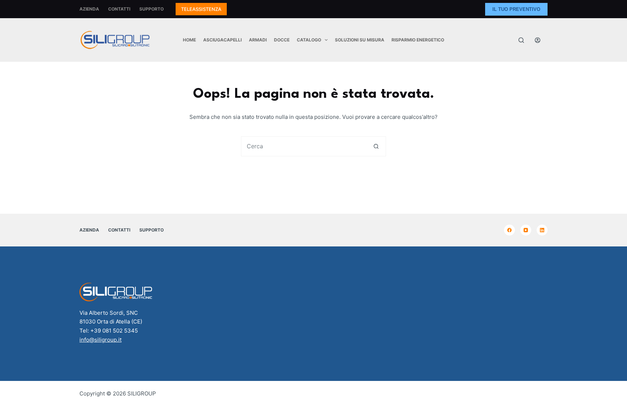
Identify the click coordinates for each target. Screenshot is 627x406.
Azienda (89, 9)
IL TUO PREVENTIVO (516, 9)
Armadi (258, 40)
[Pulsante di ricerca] (376, 146)
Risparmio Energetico (418, 40)
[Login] (537, 40)
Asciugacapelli (222, 40)
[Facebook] (509, 230)
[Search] (521, 40)
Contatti (119, 9)
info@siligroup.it (100, 339)
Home (189, 40)
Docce (282, 40)
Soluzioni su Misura (359, 40)
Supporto (151, 9)
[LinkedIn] (542, 230)
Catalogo (309, 40)
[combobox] (303, 146)
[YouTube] (525, 230)
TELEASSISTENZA (201, 9)
